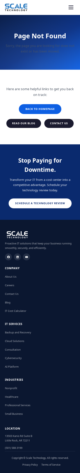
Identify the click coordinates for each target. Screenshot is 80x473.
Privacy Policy (30, 464)
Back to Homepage (40, 109)
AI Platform (12, 366)
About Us (10, 276)
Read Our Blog (23, 123)
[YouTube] (26, 256)
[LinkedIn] (17, 256)
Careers (9, 285)
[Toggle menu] (71, 7)
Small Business (14, 414)
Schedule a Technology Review (40, 203)
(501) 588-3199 (13, 448)
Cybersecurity (13, 358)
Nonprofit (11, 388)
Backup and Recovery (18, 332)
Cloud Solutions (14, 341)
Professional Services (17, 405)
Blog (7, 302)
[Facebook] (8, 256)
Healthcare (11, 397)
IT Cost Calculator (15, 311)
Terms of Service (51, 464)
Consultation (13, 349)
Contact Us (59, 123)
